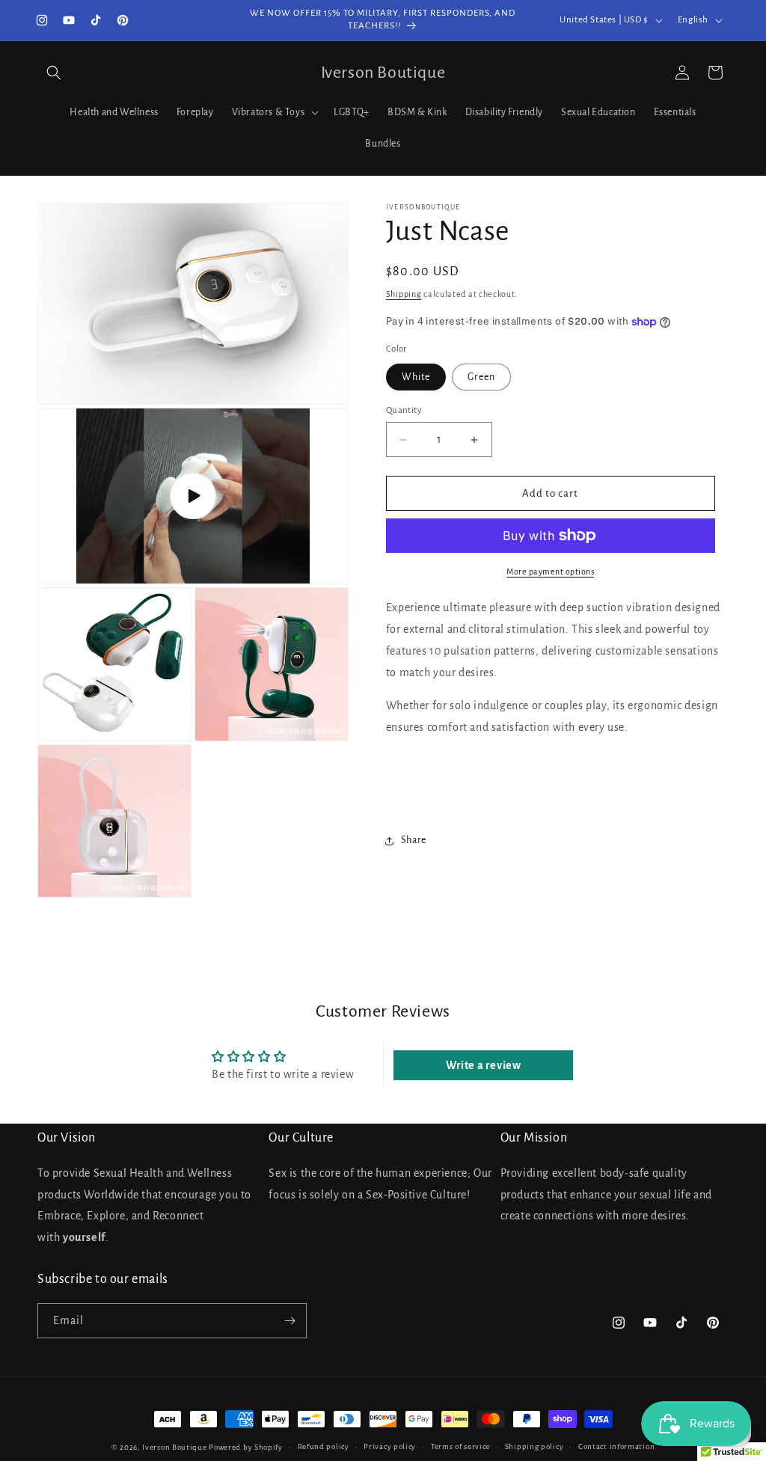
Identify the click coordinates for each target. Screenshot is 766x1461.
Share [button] (413, 840)
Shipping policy (534, 1446)
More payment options (550, 571)
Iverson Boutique (174, 1447)
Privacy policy (390, 1446)
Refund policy (323, 1446)
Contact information (616, 1446)
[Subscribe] (289, 1320)
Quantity (404, 410)
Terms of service (460, 1446)
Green (481, 377)
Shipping (404, 294)
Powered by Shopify (246, 1447)
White (416, 377)
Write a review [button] (483, 1065)
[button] (53, 72)
